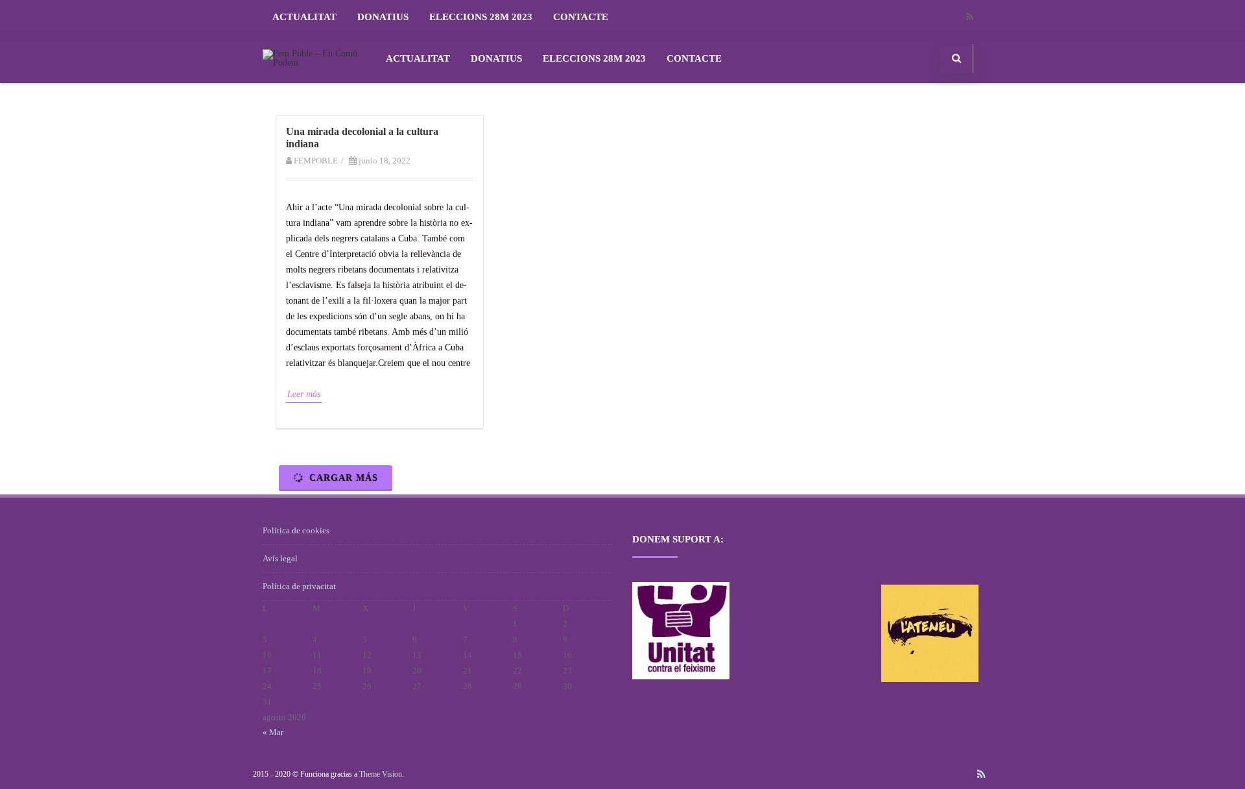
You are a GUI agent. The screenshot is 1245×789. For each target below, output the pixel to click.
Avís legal (280, 558)
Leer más (303, 394)
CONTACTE (580, 17)
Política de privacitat (299, 586)
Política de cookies (296, 530)
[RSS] (969, 17)
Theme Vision (380, 774)
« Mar (273, 732)
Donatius (383, 17)
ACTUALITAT (304, 17)
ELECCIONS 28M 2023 (480, 17)
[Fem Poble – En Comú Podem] (315, 62)
